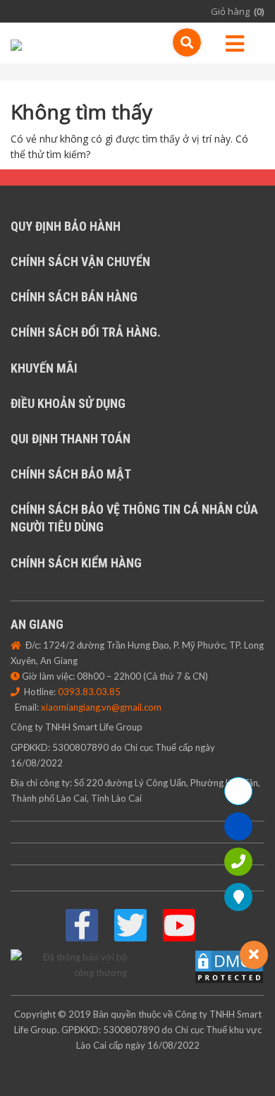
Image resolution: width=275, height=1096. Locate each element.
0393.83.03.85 (89, 691)
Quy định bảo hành (66, 226)
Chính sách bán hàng (74, 296)
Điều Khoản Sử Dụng (68, 403)
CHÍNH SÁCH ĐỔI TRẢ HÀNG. (86, 332)
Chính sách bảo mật (71, 473)
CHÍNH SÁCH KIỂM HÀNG (76, 562)
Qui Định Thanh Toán (70, 438)
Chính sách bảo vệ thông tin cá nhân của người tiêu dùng (134, 518)
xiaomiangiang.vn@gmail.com (101, 707)
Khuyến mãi (44, 368)
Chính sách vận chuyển (80, 261)
